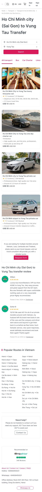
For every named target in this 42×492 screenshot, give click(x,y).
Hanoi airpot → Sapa (9, 360)
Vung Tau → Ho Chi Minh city (31, 388)
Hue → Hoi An (7, 394)
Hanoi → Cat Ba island (10, 366)
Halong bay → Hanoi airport (29, 364)
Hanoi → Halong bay (9, 363)
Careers (22, 468)
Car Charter (27, 60)
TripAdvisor (29, 299)
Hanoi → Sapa (7, 356)
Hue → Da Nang (7, 381)
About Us (5, 468)
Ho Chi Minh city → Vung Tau (31, 382)
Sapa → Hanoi (27, 356)
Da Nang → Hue (7, 384)
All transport (7, 60)
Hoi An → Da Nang (8, 391)
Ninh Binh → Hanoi (29, 369)
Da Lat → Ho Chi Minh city (30, 399)
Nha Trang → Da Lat (29, 407)
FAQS (29, 468)
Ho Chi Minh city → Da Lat (30, 394)
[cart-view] (25, 4)
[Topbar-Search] (7, 4)
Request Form (21, 258)
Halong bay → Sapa (29, 372)
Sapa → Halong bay (29, 375)
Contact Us (21, 432)
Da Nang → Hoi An (8, 387)
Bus (17, 60)
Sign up (37, 4)
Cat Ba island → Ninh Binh (9, 376)
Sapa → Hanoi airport (30, 360)
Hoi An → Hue (7, 397)
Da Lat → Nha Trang (29, 404)
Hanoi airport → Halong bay (10, 370)
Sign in (30, 4)
